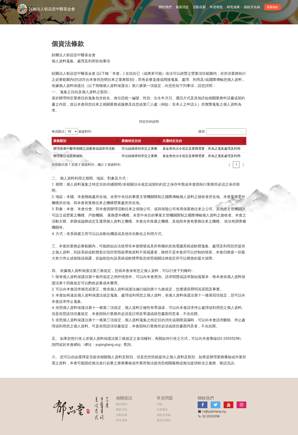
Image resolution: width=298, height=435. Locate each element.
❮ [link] (229, 165)
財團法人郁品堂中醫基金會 (52, 9)
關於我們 (165, 7)
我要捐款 (272, 7)
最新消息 (182, 7)
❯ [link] (243, 165)
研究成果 (233, 7)
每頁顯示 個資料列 (71, 131)
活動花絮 (199, 7)
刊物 (159, 404)
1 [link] (236, 165)
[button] (117, 141)
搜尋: (201, 131)
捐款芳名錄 (252, 7)
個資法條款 (164, 420)
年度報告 (216, 7)
